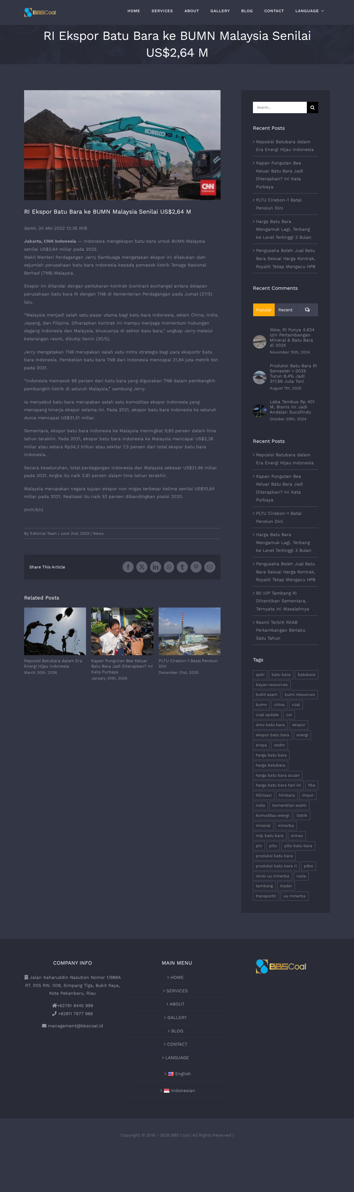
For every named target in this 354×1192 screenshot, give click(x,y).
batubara (306, 674)
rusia (301, 876)
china (279, 704)
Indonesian (183, 1090)
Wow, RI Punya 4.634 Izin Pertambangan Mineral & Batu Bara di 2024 (292, 337)
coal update (267, 714)
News (98, 533)
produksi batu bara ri (276, 866)
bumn (261, 704)
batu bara (281, 674)
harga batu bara (271, 755)
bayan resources (272, 684)
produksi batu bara (274, 856)
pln (259, 845)
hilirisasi (264, 795)
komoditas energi (272, 815)
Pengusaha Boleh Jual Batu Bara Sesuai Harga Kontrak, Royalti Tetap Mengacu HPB (285, 258)
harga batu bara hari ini (278, 785)
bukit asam (267, 694)
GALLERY (177, 1017)
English (183, 1073)
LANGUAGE (177, 1057)
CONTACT (177, 1044)
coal (296, 704)
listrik (301, 815)
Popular (264, 309)
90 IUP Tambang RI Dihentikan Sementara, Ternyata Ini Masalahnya (282, 600)
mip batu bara (270, 835)
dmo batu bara (270, 725)
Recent (285, 309)
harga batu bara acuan (278, 775)
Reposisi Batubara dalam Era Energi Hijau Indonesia (55, 631)
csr (289, 714)
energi (302, 735)
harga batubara (270, 765)
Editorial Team (43, 533)
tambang (264, 886)
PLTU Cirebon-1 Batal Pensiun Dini (190, 631)
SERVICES (177, 990)
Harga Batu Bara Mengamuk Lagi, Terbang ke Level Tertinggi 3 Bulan (283, 229)
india (260, 805)
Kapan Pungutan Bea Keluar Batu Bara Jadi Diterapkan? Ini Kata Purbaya (122, 631)
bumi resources (300, 694)
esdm (279, 745)
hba (311, 785)
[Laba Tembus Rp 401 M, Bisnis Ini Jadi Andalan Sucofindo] (259, 408)
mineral (263, 825)
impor (308, 795)
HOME (177, 977)
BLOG (177, 1031)
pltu (273, 845)
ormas (297, 835)
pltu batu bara (298, 845)
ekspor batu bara (272, 735)
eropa (261, 745)
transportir (266, 896)
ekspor (298, 725)
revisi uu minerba (272, 876)
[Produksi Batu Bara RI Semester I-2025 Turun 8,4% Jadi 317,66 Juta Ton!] (259, 374)
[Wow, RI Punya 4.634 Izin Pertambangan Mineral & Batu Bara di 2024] (259, 339)
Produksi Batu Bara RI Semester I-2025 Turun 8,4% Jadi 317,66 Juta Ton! (293, 373)
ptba (308, 866)
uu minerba (295, 896)
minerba (286, 825)
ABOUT (177, 1004)
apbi (260, 674)
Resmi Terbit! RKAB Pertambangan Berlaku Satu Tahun (280, 630)
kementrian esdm (289, 805)
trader (286, 886)
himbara (287, 795)
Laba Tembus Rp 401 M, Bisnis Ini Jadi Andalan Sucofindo (292, 407)
